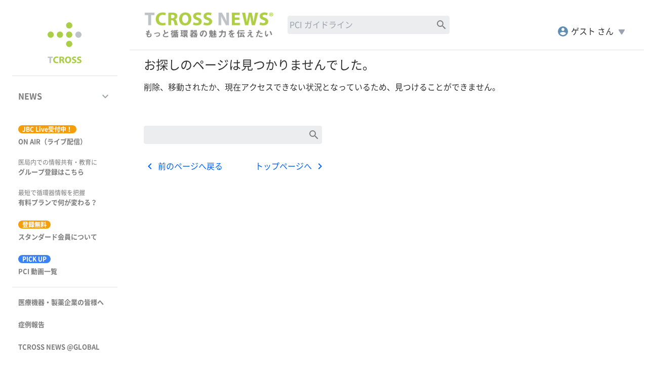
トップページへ (290, 166)
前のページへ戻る (183, 166)
